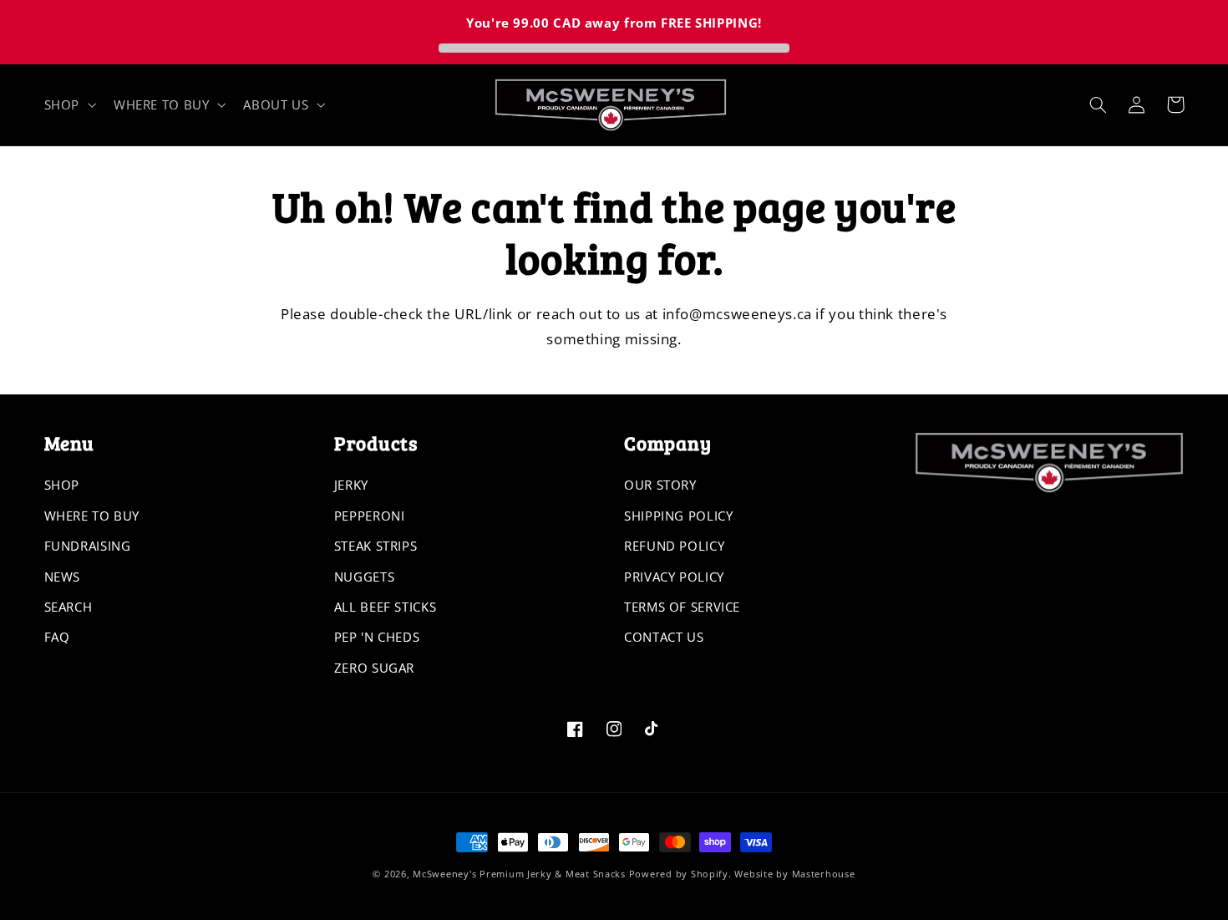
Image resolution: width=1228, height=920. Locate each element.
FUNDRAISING (87, 545)
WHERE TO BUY (92, 515)
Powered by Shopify (678, 874)
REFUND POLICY (674, 545)
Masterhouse (823, 874)
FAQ (57, 636)
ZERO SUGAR (374, 667)
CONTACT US (663, 636)
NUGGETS (364, 576)
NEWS (62, 576)
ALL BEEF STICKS (385, 606)
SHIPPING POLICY (678, 515)
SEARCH (68, 606)
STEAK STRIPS (376, 545)
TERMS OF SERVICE (682, 606)
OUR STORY (660, 484)
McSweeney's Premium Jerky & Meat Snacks (519, 874)
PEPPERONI (369, 515)
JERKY (351, 484)
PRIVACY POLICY (674, 576)
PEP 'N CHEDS (377, 636)
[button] (68, 104)
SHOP (62, 484)
